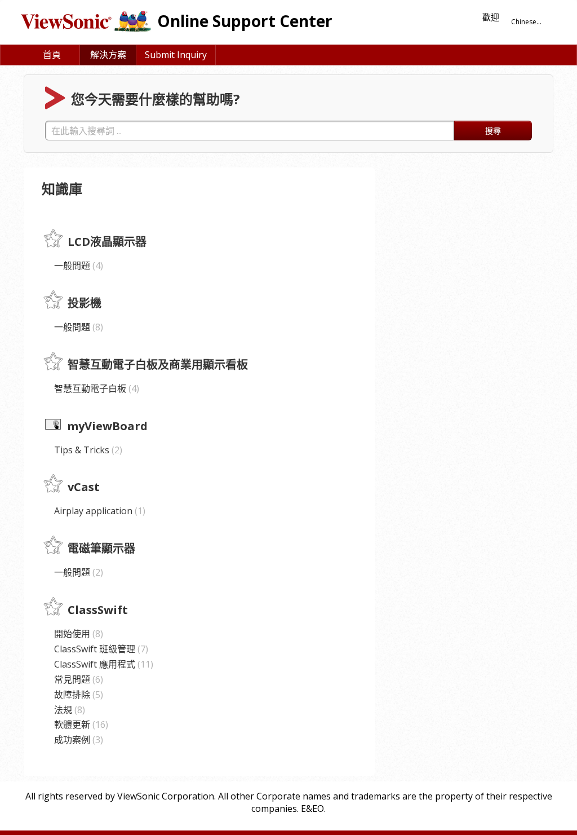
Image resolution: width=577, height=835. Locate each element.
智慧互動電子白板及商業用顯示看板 (158, 364)
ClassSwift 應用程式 (102, 664)
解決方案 (108, 54)
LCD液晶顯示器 (107, 241)
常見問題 (77, 679)
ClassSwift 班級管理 (99, 649)
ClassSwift (98, 609)
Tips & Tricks (86, 450)
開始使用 (77, 634)
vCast (84, 487)
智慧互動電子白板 (95, 388)
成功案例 (77, 740)
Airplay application (98, 511)
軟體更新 (79, 724)
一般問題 (77, 265)
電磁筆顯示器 (101, 548)
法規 (68, 710)
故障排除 (77, 694)
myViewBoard (107, 426)
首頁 (52, 54)
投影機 (84, 303)
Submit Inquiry (176, 54)
